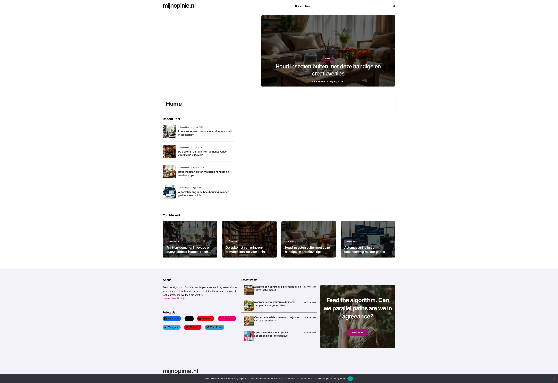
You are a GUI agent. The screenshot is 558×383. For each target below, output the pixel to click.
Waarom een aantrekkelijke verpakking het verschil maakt (277, 288)
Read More (357, 332)
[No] (554, 378)
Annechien (335, 81)
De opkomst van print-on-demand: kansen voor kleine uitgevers (246, 252)
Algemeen (343, 58)
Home (298, 6)
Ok (350, 378)
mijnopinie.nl (179, 5)
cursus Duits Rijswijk (174, 298)
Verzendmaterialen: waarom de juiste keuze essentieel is (276, 319)
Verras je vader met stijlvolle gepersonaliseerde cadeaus (271, 334)
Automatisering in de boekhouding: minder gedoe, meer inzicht (365, 252)
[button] (390, 51)
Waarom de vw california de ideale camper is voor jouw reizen (274, 304)
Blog (307, 6)
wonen (291, 241)
